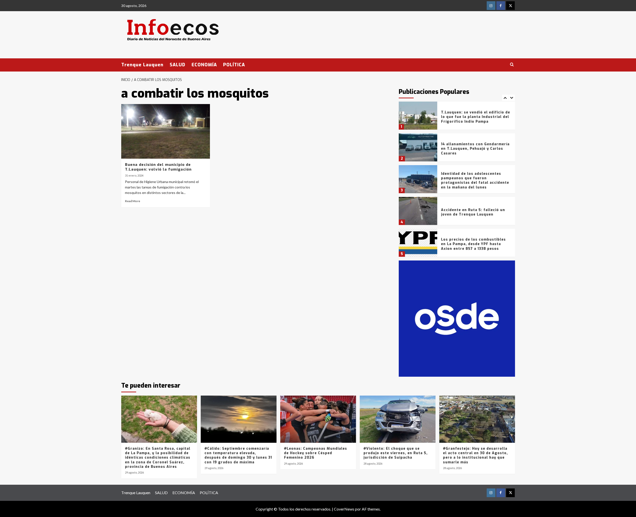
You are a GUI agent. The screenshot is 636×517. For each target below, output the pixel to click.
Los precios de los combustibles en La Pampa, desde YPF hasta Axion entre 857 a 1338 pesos (473, 244)
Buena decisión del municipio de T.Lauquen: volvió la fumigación (158, 167)
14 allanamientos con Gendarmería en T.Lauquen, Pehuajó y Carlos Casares (475, 148)
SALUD (177, 65)
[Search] (512, 64)
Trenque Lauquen (142, 65)
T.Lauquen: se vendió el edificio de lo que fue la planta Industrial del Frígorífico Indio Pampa (475, 117)
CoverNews (344, 509)
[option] (457, 117)
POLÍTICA (234, 65)
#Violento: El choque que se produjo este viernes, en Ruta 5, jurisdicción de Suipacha (395, 453)
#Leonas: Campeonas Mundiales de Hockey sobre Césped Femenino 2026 (315, 453)
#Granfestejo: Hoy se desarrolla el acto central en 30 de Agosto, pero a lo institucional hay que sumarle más (475, 455)
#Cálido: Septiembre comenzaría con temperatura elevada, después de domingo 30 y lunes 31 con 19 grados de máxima (238, 455)
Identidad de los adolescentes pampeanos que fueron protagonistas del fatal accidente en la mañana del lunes (475, 180)
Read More (132, 201)
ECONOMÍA (204, 65)
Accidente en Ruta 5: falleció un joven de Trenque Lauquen (473, 212)
